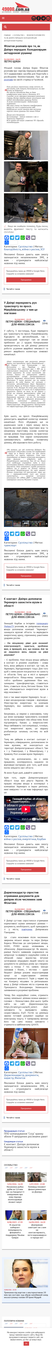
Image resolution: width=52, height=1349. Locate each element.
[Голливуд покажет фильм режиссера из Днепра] (37, 1181)
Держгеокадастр (14, 1075)
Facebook (38, 18)
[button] (3, 18)
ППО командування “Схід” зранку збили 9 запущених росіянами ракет (26, 1134)
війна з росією (30, 249)
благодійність (12, 249)
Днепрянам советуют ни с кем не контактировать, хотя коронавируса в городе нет (37, 1231)
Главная (7, 35)
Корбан (41, 839)
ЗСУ (42, 249)
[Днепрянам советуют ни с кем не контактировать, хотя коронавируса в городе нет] (37, 1219)
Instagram (33, 18)
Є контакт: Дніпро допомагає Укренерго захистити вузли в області (21, 1145)
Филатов (20, 1078)
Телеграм (43, 18)
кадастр (9, 1078)
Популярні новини (14, 1320)
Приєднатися (26, 280)
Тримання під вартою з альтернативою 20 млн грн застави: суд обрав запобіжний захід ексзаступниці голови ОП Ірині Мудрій (26, 1295)
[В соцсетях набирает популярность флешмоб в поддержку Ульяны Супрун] (15, 1219)
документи (31, 1075)
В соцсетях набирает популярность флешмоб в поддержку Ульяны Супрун (15, 1231)
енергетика (29, 839)
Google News (48, 18)
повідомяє (27, 929)
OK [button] (26, 1343)
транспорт (10, 545)
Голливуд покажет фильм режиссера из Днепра (37, 1189)
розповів (8, 79)
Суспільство (18, 35)
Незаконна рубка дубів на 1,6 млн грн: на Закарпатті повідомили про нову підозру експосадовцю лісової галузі (15, 1194)
